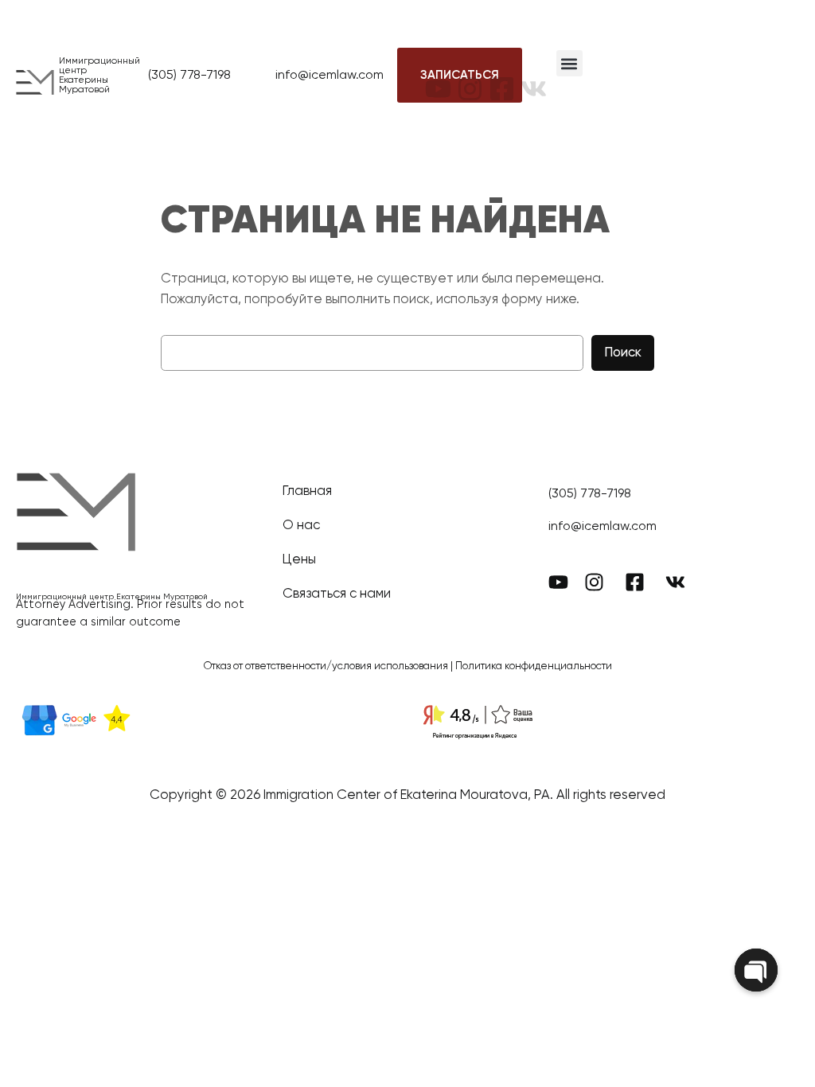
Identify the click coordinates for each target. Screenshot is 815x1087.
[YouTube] (438, 75)
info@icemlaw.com (329, 75)
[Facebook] (502, 75)
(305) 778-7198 (189, 75)
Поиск (622, 353)
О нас (301, 525)
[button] (569, 63)
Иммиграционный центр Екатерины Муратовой (99, 75)
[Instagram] (470, 75)
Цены (299, 560)
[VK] (534, 75)
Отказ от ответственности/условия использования (326, 666)
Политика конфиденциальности (533, 666)
